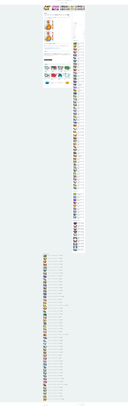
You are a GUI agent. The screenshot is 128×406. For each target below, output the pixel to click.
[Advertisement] (78, 17)
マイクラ (45, 13)
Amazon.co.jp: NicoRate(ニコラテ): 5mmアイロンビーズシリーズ (52, 48)
